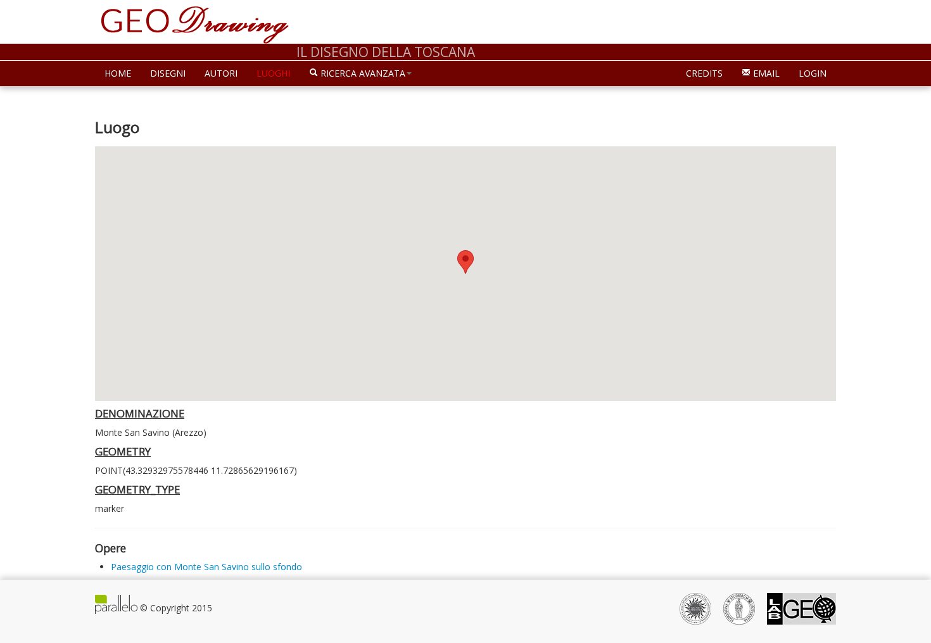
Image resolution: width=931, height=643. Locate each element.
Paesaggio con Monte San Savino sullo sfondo (206, 567)
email (765, 73)
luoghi (273, 73)
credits (704, 73)
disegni (168, 73)
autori (221, 73)
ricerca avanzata (361, 73)
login (812, 73)
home (117, 73)
